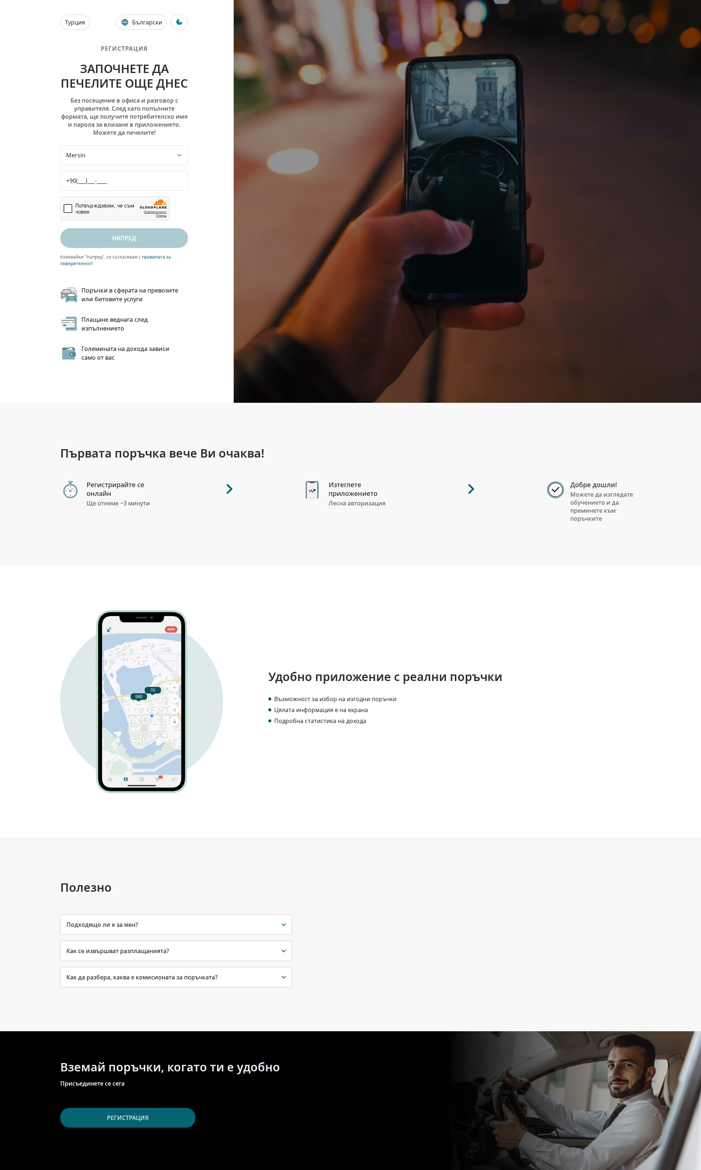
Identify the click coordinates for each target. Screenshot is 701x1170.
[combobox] (124, 155)
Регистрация (128, 1118)
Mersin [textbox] (75, 155)
